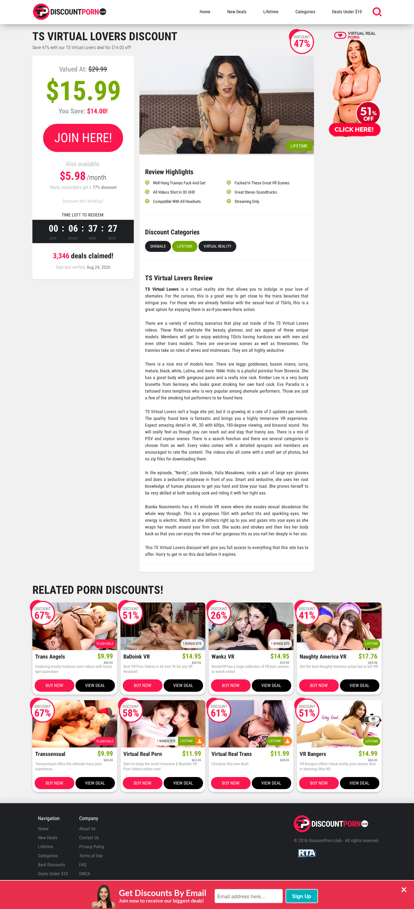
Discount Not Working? (83, 201)
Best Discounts (51, 864)
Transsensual (50, 754)
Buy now (54, 685)
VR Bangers (313, 754)
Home (205, 11)
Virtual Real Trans (232, 754)
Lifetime (271, 11)
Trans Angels (50, 656)
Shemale (158, 246)
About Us (87, 828)
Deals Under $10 (347, 11)
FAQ (82, 864)
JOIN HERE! (83, 137)
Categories (305, 11)
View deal (95, 685)
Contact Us (89, 837)
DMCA (84, 873)
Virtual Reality (217, 246)
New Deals (236, 11)
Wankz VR (223, 656)
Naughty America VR (323, 656)
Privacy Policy (91, 846)
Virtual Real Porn (142, 754)
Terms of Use (91, 855)
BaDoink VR (136, 656)
